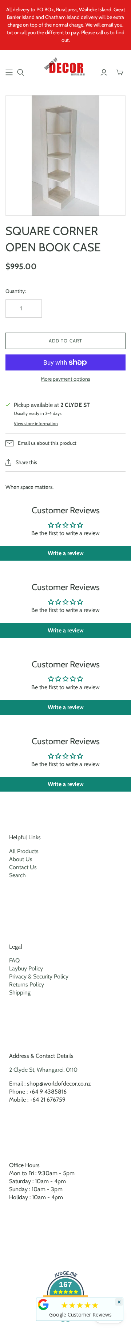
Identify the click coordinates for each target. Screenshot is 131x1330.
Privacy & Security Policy (38, 976)
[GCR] (43, 1304)
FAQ (14, 960)
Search (17, 875)
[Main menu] (9, 72)
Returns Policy (26, 984)
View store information (36, 423)
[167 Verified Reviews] (65, 1325)
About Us (20, 859)
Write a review (66, 553)
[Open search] (20, 72)
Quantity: (15, 291)
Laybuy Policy (26, 968)
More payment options (65, 379)
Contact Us (23, 867)
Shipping (20, 992)
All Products (24, 851)
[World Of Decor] (65, 67)
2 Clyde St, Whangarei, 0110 (43, 1069)
